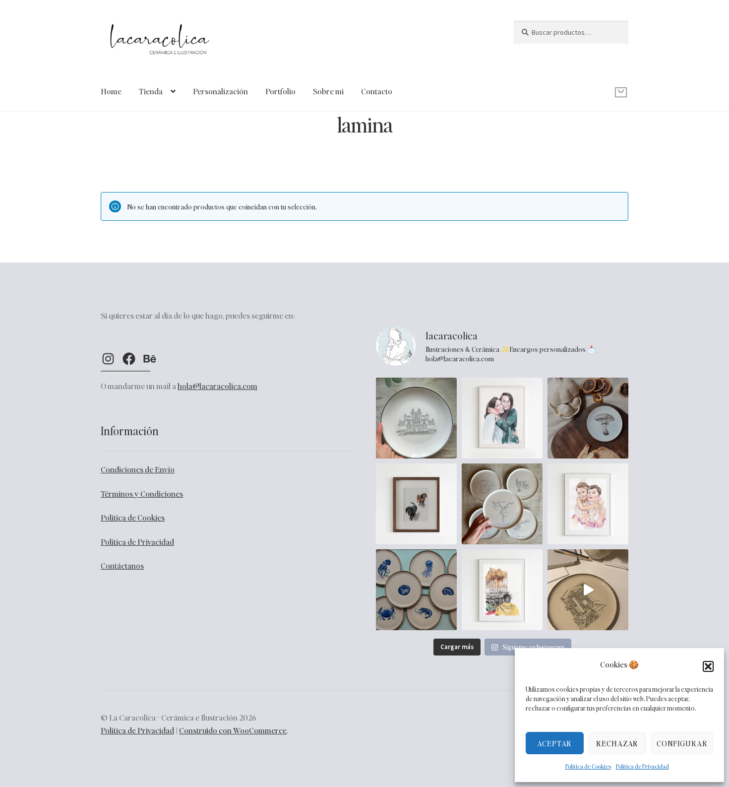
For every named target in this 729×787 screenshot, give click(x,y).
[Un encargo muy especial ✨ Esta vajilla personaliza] (502, 503)
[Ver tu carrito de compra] (571, 85)
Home (111, 91)
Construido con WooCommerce (233, 730)
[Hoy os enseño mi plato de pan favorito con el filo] (587, 418)
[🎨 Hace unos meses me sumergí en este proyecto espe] (587, 589)
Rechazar (617, 743)
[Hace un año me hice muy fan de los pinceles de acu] (416, 503)
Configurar (682, 743)
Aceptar (554, 743)
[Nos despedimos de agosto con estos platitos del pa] (416, 589)
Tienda (151, 91)
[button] (708, 666)
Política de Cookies (588, 766)
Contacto (376, 91)
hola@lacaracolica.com (217, 386)
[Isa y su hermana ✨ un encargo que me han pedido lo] (502, 418)
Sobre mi (328, 91)
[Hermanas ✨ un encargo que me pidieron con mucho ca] (587, 503)
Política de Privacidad (642, 766)
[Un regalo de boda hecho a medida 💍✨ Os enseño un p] (416, 418)
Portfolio (280, 91)
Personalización (220, 91)
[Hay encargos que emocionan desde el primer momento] (502, 589)
